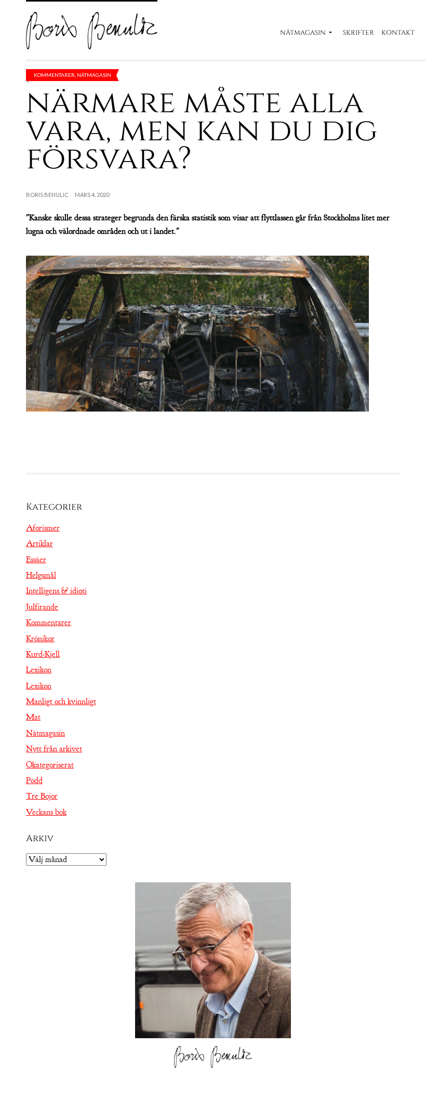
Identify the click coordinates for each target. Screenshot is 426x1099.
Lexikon (38, 670)
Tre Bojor (42, 796)
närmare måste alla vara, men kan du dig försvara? (202, 131)
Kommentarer (54, 75)
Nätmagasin (303, 32)
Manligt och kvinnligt (61, 701)
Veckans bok (46, 812)
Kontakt (398, 32)
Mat (33, 717)
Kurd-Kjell (43, 654)
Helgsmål (41, 575)
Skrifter (358, 32)
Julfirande (42, 607)
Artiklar (39, 543)
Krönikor (40, 638)
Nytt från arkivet (54, 749)
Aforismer (43, 528)
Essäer (36, 559)
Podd (34, 780)
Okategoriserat (50, 765)
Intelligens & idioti (56, 591)
